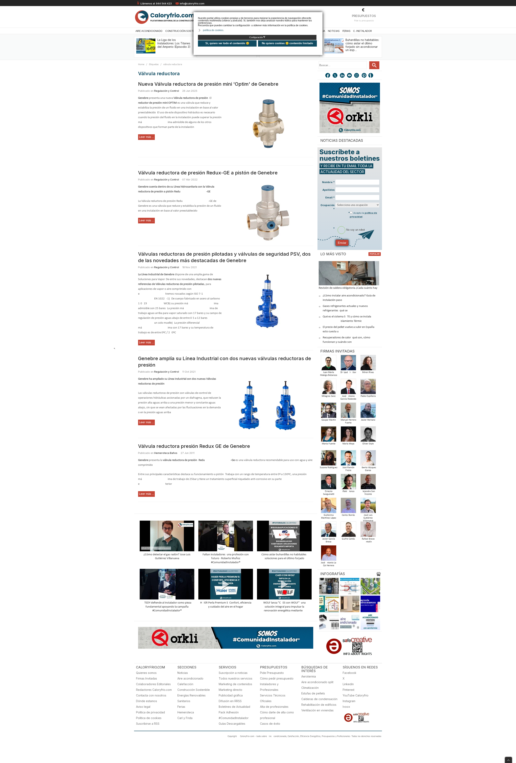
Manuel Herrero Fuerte (348, 421)
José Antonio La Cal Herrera (328, 564)
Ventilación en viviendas (317, 710)
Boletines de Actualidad (234, 706)
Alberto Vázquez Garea (368, 469)
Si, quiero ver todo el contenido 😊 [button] (227, 43)
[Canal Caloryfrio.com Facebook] (328, 76)
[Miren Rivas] (368, 364)
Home (141, 64)
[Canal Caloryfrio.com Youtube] (349, 76)
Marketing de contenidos (235, 684)
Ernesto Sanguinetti (328, 492)
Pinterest (348, 689)
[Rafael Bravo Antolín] (368, 530)
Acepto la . (363, 215)
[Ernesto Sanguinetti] (328, 483)
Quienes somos (146, 672)
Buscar (374, 65)
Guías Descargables (232, 723)
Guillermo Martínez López (328, 516)
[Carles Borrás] (348, 507)
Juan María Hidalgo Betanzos (328, 373)
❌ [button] (320, 15)
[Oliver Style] (368, 435)
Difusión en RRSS (230, 701)
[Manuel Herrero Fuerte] (348, 411)
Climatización (310, 687)
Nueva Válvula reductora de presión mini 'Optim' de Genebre (208, 84)
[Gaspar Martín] (328, 411)
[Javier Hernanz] (368, 411)
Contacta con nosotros (151, 695)
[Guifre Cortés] (348, 530)
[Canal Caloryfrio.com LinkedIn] (342, 76)
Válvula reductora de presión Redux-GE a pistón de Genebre (208, 173)
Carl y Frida (184, 718)
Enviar (342, 242)
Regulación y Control (166, 90)
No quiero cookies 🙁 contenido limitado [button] (287, 43)
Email (330, 197)
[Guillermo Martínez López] (328, 507)
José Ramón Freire (348, 469)
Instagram (349, 701)
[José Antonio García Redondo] (348, 388)
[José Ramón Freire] (348, 459)
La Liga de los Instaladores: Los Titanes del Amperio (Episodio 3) (173, 43)
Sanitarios (183, 701)
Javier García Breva (328, 540)
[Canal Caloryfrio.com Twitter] (335, 76)
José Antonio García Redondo (348, 397)
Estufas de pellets (313, 693)
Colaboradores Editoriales (153, 684)
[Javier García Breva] (328, 530)
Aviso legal (143, 706)
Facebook (349, 672)
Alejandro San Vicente (368, 492)
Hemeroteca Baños (165, 452)
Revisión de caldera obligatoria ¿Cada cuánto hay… (349, 288)
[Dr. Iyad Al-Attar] (348, 364)
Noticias (334, 30)
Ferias (346, 30)
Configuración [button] (257, 37)
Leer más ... (146, 137)
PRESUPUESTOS (364, 16)
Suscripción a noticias (233, 672)
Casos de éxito (270, 723)
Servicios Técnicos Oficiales (272, 698)
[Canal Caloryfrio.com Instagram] (357, 76)
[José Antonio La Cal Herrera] (328, 554)
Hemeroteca (185, 712)
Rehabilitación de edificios (318, 704)
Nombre (328, 182)
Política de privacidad (150, 712)
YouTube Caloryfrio (355, 695)
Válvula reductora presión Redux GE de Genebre (194, 446)
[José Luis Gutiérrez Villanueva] (368, 507)
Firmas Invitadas (146, 678)
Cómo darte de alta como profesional (277, 715)
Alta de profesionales (274, 706)
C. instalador (362, 30)
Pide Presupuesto (272, 672)
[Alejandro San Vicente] (368, 483)
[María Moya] (348, 435)
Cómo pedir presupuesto (276, 678)
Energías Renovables (191, 695)
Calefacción (185, 684)
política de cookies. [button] (213, 30)
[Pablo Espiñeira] (368, 388)
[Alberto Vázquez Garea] (368, 459)
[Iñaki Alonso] (348, 483)
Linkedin (348, 684)
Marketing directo (230, 689)
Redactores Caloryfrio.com (154, 689)
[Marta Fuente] (328, 435)
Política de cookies (148, 718)
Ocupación (327, 207)
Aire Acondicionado (148, 30)
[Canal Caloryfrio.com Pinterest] (364, 76)
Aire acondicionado (190, 678)
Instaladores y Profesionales (269, 686)
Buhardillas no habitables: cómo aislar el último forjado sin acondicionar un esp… (362, 45)
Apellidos (328, 189)
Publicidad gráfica (231, 695)
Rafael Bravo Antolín (368, 540)
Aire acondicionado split (317, 682)
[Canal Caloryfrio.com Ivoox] (371, 76)
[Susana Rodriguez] (328, 459)
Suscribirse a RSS (147, 723)
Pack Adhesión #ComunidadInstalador (234, 715)
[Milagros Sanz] (328, 388)
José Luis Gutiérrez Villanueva (368, 518)
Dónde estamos (146, 701)
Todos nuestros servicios (235, 678)
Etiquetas (154, 64)
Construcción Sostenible (183, 30)
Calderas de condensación (319, 699)
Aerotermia (308, 676)
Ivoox (346, 706)
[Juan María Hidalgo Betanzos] (328, 364)
